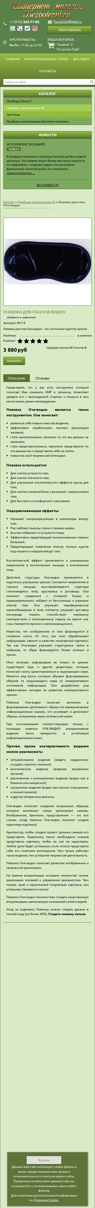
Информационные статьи (46, 59)
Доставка (81, 59)
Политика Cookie (46, 1200)
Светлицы (13, 114)
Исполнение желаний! (26, 144)
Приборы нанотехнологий (25, 108)
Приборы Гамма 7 (19, 101)
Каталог (9, 202)
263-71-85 (24, 21)
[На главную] (47, 10)
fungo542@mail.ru (68, 21)
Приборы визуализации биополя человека (37, 121)
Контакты (47, 71)
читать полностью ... (21, 173)
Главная (12, 59)
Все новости (47, 185)
